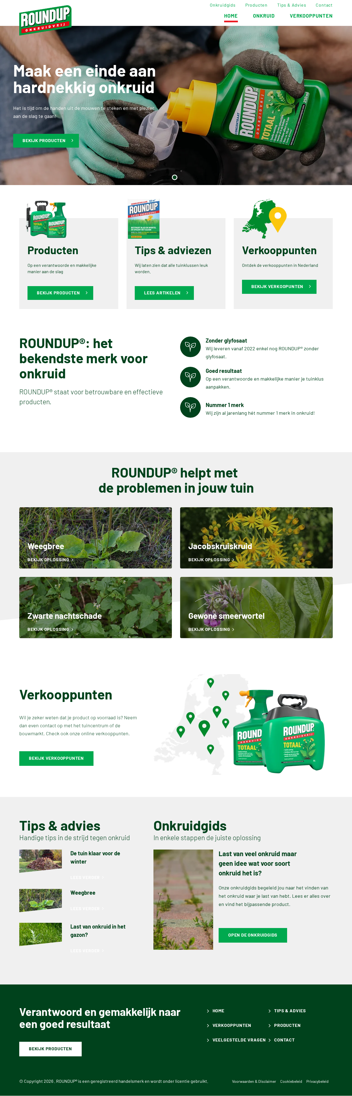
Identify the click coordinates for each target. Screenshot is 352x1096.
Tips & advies (291, 5)
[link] (95, 538)
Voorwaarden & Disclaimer (254, 1082)
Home (219, 1011)
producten (287, 1025)
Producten (256, 5)
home (231, 16)
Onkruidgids (223, 5)
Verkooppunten (232, 1025)
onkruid (264, 16)
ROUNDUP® (66, 1081)
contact (284, 1040)
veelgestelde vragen (239, 1040)
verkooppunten (311, 16)
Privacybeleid (317, 1082)
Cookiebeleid (291, 1082)
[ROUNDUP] (45, 20)
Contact (324, 5)
